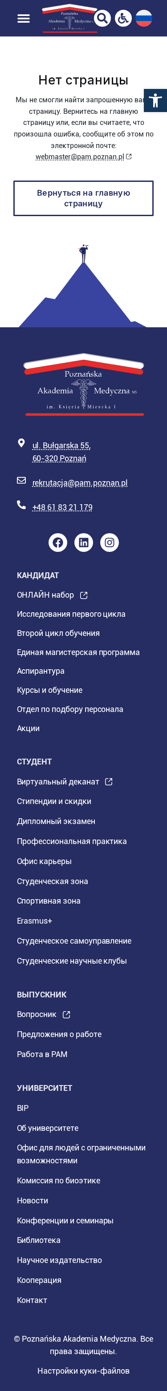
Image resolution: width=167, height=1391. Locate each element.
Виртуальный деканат (58, 784)
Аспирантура (41, 670)
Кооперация (39, 1280)
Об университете (47, 1128)
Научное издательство (59, 1260)
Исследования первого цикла (71, 614)
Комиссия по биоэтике (58, 1180)
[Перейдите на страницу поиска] (102, 18)
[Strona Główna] (69, 18)
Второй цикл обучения (58, 633)
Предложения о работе (59, 1034)
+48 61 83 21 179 (63, 507)
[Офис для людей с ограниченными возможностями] (123, 18)
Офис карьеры (44, 861)
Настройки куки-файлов (83, 1370)
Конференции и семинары (65, 1220)
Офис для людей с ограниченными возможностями (81, 1154)
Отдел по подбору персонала (70, 709)
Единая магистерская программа (78, 652)
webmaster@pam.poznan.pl (80, 157)
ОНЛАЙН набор (45, 597)
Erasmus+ (35, 920)
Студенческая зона (52, 881)
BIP (23, 1108)
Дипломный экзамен (56, 821)
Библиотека (39, 1240)
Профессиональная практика (72, 841)
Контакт (32, 1300)
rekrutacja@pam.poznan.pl (80, 482)
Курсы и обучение (49, 690)
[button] (155, 100)
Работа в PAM (42, 1054)
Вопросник (37, 1017)
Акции (28, 728)
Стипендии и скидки (54, 801)
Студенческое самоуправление (74, 940)
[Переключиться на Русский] (144, 18)
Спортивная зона (49, 900)
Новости (33, 1200)
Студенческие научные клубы (72, 960)
